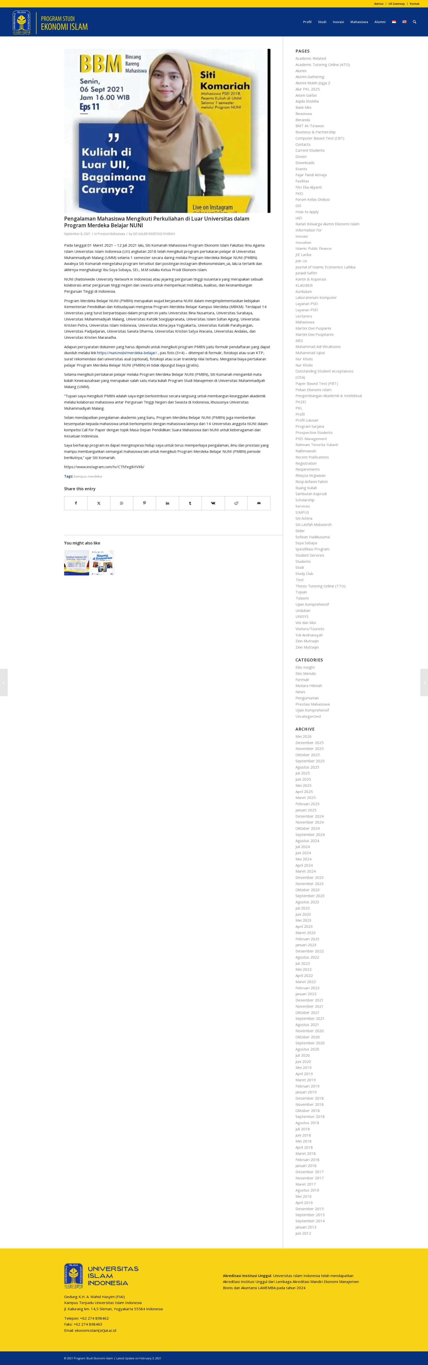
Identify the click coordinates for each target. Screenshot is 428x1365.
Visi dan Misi (305, 622)
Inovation (303, 242)
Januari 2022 (306, 993)
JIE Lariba (303, 254)
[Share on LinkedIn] (167, 503)
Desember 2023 (309, 877)
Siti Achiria (303, 518)
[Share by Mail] (259, 503)
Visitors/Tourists (309, 628)
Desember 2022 (309, 950)
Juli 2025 (302, 772)
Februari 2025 (307, 803)
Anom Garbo (306, 95)
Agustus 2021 (307, 1024)
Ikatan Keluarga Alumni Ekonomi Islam (327, 223)
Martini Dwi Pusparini (313, 328)
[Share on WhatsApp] (121, 503)
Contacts (303, 144)
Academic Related (310, 58)
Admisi (378, 3)
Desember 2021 (309, 999)
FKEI (299, 193)
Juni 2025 (303, 779)
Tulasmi (302, 598)
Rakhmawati (305, 450)
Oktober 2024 (307, 828)
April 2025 (304, 791)
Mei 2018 (303, 1140)
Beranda (302, 119)
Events (301, 168)
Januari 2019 (306, 1091)
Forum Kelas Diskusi (312, 199)
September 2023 (310, 895)
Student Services (309, 555)
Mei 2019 (303, 1067)
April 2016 (304, 1202)
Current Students (310, 150)
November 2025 (309, 748)
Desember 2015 (309, 1208)
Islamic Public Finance (313, 248)
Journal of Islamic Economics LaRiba (325, 266)
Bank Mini (303, 107)
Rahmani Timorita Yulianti (316, 444)
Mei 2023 (303, 920)
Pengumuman (307, 697)
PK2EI (300, 401)
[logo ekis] (50, 21)
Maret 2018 (305, 1153)
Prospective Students (314, 432)
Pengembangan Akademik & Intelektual (328, 395)
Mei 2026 (303, 736)
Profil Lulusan (306, 420)
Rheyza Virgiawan (310, 475)
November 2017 (309, 1177)
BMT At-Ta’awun (309, 125)
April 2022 (304, 975)
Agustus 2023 (307, 901)
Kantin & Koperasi (310, 279)
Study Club (304, 573)
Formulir (302, 679)
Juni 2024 (303, 852)
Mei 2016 (303, 1196)
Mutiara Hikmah (308, 685)
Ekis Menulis (305, 673)
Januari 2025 (306, 809)
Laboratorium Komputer (316, 297)
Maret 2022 (305, 981)
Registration (306, 463)
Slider (300, 530)
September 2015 (310, 1214)
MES (299, 340)
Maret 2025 (305, 797)
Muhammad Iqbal (310, 352)
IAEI (298, 217)
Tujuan (301, 591)
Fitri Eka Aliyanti (308, 187)
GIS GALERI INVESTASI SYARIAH (154, 234)
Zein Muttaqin (307, 640)
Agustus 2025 (307, 767)
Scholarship (305, 499)
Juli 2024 (302, 846)
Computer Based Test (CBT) (319, 138)
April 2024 (304, 865)
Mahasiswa (304, 321)
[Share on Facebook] (75, 503)
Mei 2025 (303, 785)
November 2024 (309, 822)
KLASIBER (304, 285)
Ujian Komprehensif (312, 604)
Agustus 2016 (307, 1190)
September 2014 (310, 1220)
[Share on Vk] (213, 503)
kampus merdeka (88, 476)
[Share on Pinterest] (144, 503)
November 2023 (309, 883)
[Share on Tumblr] (190, 503)
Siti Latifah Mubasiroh (313, 524)
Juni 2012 (303, 1233)
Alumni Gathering (309, 76)
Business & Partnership (315, 131)
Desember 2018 (309, 1098)
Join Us (301, 260)
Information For (308, 230)
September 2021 (310, 1018)
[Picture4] (167, 131)
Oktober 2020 (307, 1036)
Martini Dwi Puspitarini (314, 334)
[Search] (414, 21)
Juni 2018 (303, 1135)
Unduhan (302, 610)
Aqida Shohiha (307, 101)
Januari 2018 (306, 1165)
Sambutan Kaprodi (311, 493)
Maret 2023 (305, 932)
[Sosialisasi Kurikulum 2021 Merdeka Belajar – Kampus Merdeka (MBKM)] (76, 562)
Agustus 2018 (307, 1122)
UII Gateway (397, 3)
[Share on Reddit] (236, 503)
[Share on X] (98, 503)
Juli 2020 (302, 1055)
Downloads (305, 162)
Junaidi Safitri (306, 272)
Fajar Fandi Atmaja (311, 174)
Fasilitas (302, 180)
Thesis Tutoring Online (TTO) (320, 585)
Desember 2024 (309, 816)
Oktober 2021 (307, 1012)
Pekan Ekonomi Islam (313, 389)
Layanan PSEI (306, 303)
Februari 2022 (307, 987)
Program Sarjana (309, 426)
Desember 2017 (309, 1171)
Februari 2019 (307, 1085)
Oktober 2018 (307, 1110)
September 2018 (310, 1116)
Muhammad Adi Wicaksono (318, 346)
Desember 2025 (309, 742)
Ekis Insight (305, 667)
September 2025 (310, 760)
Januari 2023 (306, 944)
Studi (299, 567)
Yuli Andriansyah (309, 634)
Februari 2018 (307, 1159)
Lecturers (303, 315)
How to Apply (307, 211)
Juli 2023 (302, 908)
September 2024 (310, 834)
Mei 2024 (303, 858)
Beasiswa (303, 113)
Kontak (414, 3)
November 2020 (309, 1030)
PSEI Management (311, 438)
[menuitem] (379, 3)
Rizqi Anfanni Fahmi (311, 481)
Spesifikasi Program (312, 548)
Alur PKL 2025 (307, 88)
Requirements (307, 469)
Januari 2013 (306, 1226)
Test (299, 579)
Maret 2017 (305, 1184)
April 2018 (304, 1147)
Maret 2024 (305, 871)
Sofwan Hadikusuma (312, 536)
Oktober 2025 (307, 754)
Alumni (300, 70)
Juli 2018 (302, 1128)
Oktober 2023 (307, 889)
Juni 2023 (303, 914)
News (300, 691)
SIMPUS (302, 512)
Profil (300, 414)
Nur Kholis (304, 358)
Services (302, 506)
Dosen (301, 156)
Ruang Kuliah (306, 487)
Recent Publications (312, 457)
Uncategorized (308, 716)
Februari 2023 (307, 938)
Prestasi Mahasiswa (111, 234)
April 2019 (304, 1073)
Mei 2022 (303, 969)
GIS (298, 205)
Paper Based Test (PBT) (316, 383)
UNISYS (301, 616)
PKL (298, 407)
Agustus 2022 (307, 957)
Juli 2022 (302, 963)
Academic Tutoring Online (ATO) (322, 64)
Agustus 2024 (307, 840)
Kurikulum (303, 291)
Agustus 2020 (307, 1049)
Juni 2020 (303, 1061)
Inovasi (301, 236)
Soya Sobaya (306, 542)
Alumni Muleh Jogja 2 (312, 82)
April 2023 (304, 926)
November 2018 (309, 1104)
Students (303, 561)
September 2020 (310, 1042)
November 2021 (309, 1006)
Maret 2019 (305, 1079)
